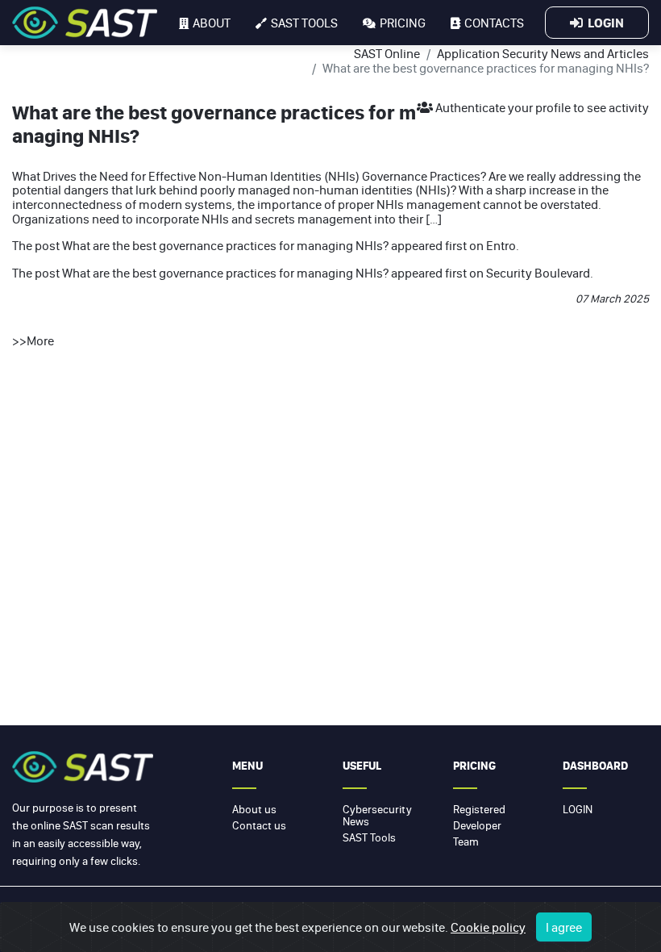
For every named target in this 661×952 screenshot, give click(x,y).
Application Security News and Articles (543, 53)
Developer (477, 825)
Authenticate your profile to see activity (541, 107)
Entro (501, 245)
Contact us (259, 825)
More (40, 340)
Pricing (403, 23)
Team (466, 841)
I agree (564, 927)
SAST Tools (369, 837)
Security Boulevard (538, 273)
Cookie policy (488, 927)
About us (254, 809)
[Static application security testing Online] (84, 22)
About (212, 23)
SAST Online (387, 53)
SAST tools (304, 23)
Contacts (494, 23)
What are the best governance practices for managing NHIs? (225, 245)
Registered (479, 809)
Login (603, 22)
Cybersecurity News (377, 815)
